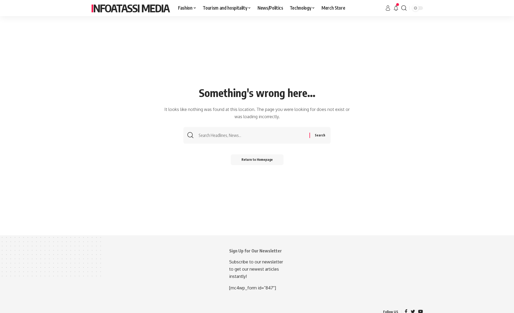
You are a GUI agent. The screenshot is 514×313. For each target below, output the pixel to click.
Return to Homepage (257, 160)
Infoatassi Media (130, 8)
